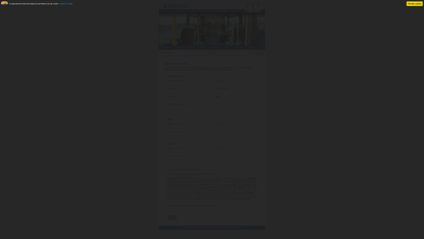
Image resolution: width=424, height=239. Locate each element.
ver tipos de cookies (65, 4)
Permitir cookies (414, 3)
